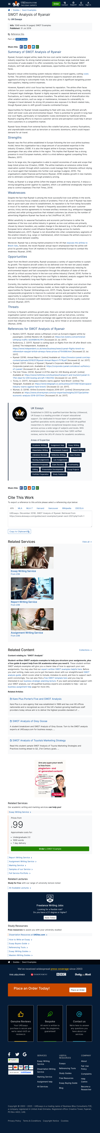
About (84, 1061)
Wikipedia (66, 508)
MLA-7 (29, 508)
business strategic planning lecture (40, 681)
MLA (20, 508)
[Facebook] (10, 1054)
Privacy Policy (14, 1121)
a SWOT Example (50, 849)
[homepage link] (9, 10)
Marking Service (17, 865)
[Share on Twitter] (25, 47)
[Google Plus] (25, 1054)
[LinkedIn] (17, 1054)
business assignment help (19, 687)
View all (86, 542)
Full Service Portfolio (19, 873)
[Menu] (10, 3)
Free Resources (66, 1078)
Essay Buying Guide (68, 1083)
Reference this (17, 34)
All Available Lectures (19, 888)
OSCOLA (79, 508)
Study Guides (65, 1073)
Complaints (86, 1074)
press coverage (60, 968)
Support (73, 5)
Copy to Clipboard (18, 531)
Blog (61, 1088)
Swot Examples (29, 10)
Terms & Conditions (32, 1121)
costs (86, 74)
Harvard (40, 508)
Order (56, 4)
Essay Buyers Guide (18, 943)
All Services (42, 1086)
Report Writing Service (19, 857)
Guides (16, 10)
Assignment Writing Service (22, 861)
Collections (84, 650)
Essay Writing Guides (19, 951)
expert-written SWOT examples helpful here (61, 669)
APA (12, 508)
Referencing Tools (17, 947)
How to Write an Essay (20, 939)
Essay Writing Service (19, 812)
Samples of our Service (20, 869)
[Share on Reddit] (29, 47)
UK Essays (16, 19)
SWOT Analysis (21, 39)
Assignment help (44, 1081)
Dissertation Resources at (27, 934)
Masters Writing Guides (20, 955)
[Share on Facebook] (21, 47)
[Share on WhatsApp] (37, 47)
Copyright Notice (51, 1121)
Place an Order (78, 990)
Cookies (64, 1121)
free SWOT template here (55, 678)
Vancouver (53, 508)
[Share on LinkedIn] (33, 47)
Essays (62, 1063)
